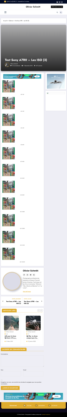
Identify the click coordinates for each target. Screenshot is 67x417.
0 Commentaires (16, 65)
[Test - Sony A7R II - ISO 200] (22, 103)
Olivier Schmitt (33, 6)
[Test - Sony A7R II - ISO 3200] (22, 170)
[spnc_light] (61, 12)
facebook (54, 405)
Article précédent (16, 298)
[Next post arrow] (41, 301)
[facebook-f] (62, 2)
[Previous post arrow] (2, 301)
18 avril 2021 (31, 341)
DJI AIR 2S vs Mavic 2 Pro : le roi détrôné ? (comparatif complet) (32, 337)
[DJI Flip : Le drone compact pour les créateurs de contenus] (11, 323)
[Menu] (5, 12)
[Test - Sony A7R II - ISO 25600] (22, 220)
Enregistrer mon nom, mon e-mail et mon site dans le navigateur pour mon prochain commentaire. (21, 383)
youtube (29, 405)
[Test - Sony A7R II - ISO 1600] (22, 153)
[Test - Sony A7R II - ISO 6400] (22, 187)
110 (29, 334)
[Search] (57, 12)
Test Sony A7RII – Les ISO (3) (31, 302)
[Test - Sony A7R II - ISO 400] (22, 120)
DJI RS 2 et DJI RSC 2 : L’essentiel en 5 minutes (18, 1)
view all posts (27, 291)
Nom (2, 370)
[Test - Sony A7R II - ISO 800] (22, 136)
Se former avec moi (57, 6)
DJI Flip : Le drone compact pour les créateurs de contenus (10, 337)
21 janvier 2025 (10, 341)
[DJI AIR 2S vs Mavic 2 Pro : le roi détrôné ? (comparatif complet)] (33, 323)
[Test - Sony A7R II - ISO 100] (22, 86)
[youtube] (57, 2)
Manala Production (46, 414)
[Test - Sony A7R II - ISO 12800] (22, 203)
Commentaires (4, 354)
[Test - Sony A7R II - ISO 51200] (22, 237)
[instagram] (59, 2)
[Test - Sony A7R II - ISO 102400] (22, 254)
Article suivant (27, 298)
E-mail (24, 370)
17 (6, 334)
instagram (41, 405)
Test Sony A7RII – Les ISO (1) (13, 302)
